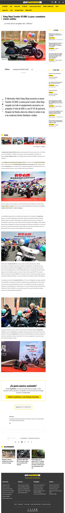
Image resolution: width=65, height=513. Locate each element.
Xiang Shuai (13, 438)
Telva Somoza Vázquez (53, 77)
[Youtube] (37, 509)
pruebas (50, 75)
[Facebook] (2, 106)
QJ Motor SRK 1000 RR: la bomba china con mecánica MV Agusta (22, 462)
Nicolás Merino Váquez (53, 94)
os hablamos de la (14, 162)
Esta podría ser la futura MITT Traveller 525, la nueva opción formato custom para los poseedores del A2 (38, 464)
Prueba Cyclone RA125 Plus (55, 73)
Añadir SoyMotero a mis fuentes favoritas (23, 397)
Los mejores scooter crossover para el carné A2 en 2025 (56, 83)
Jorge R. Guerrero (52, 39)
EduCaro (7, 69)
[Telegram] (2, 104)
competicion (51, 37)
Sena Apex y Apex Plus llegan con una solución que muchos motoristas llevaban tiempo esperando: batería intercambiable (55, 56)
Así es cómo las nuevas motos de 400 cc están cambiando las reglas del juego (56, 121)
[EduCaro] (3, 69)
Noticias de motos (33, 438)
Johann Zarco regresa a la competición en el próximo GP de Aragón (55, 35)
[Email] (2, 101)
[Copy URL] (2, 111)
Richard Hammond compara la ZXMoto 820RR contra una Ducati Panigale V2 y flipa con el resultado (55, 44)
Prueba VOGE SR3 (53, 90)
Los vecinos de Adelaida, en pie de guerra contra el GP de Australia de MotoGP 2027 (56, 112)
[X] (2, 109)
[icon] (52, 2)
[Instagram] (10, 422)
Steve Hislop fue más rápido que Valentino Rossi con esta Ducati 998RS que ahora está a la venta (56, 102)
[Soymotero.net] (32, 2)
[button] (59, 2)
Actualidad (23, 438)
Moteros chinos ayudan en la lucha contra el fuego (7, 461)
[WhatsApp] (2, 99)
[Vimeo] (35, 509)
